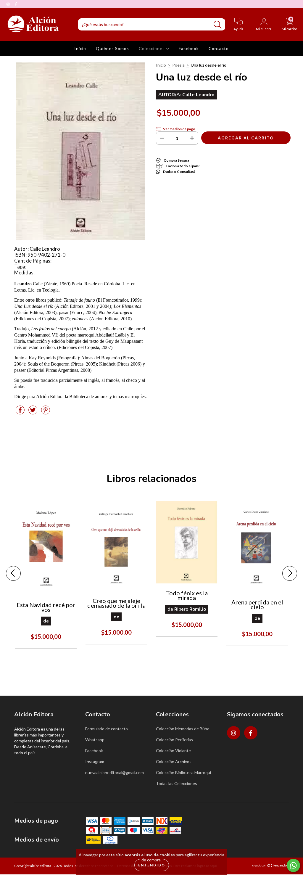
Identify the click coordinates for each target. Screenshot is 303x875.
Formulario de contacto (106, 728)
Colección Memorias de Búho (182, 728)
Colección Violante (173, 750)
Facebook (189, 48)
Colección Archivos (173, 761)
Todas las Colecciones (176, 783)
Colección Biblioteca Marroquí (183, 772)
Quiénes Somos (112, 48)
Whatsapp (94, 739)
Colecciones (152, 48)
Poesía (178, 64)
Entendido (151, 865)
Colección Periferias (174, 739)
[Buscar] (217, 25)
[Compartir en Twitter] (33, 412)
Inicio (80, 48)
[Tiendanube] (270, 866)
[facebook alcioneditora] (16, 4)
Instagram (94, 761)
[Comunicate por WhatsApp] (293, 865)
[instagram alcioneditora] (8, 4)
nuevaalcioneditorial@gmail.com (114, 772)
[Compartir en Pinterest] (45, 412)
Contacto (219, 48)
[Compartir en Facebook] (20, 412)
